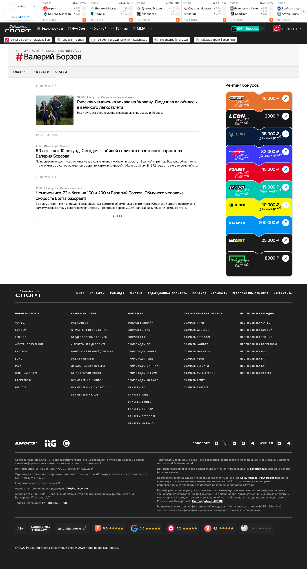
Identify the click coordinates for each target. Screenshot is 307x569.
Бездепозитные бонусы (89, 337)
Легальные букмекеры (88, 365)
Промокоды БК (139, 344)
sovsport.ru (257, 468)
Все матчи (20, 16)
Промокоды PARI (140, 358)
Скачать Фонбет (196, 344)
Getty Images (249, 477)
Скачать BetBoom (197, 337)
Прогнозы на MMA (254, 351)
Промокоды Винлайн (144, 365)
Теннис (20, 337)
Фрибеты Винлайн (142, 409)
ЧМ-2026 (21, 387)
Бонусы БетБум (139, 329)
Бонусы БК (136, 313)
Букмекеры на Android (88, 387)
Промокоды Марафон (144, 380)
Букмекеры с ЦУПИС (86, 380)
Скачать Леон (194, 358)
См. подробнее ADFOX (207, 501)
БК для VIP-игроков (86, 373)
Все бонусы (80, 322)
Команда (117, 293)
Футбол (20, 322)
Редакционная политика (167, 293)
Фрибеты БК (136, 387)
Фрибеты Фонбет (140, 401)
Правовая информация (250, 293)
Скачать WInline (196, 329)
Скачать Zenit (194, 380)
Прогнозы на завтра (256, 373)
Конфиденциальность (209, 293)
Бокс (18, 358)
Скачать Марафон (197, 351)
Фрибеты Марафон (142, 423)
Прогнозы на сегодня (257, 313)
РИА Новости (268, 477)
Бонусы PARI (137, 337)
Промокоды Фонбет (143, 351)
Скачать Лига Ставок (200, 373)
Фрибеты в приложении (89, 329)
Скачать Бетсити (196, 365)
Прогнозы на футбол (256, 322)
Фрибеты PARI (138, 394)
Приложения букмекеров (203, 313)
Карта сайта (283, 293)
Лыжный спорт (26, 373)
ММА (18, 365)
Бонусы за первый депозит (92, 351)
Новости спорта (27, 313)
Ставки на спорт (83, 313)
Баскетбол (23, 380)
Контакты (97, 293)
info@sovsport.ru (77, 488)
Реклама (136, 293)
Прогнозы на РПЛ (253, 358)
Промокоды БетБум (142, 373)
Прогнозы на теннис (256, 337)
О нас (80, 293)
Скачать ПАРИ (194, 322)
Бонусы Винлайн (141, 322)
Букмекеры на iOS (84, 394)
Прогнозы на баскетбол (258, 344)
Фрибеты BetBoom (141, 416)
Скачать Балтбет (196, 387)
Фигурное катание (29, 344)
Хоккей (20, 329)
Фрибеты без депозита (88, 344)
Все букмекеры (82, 358)
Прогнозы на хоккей (256, 329)
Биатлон (21, 351)
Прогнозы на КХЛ (253, 365)
